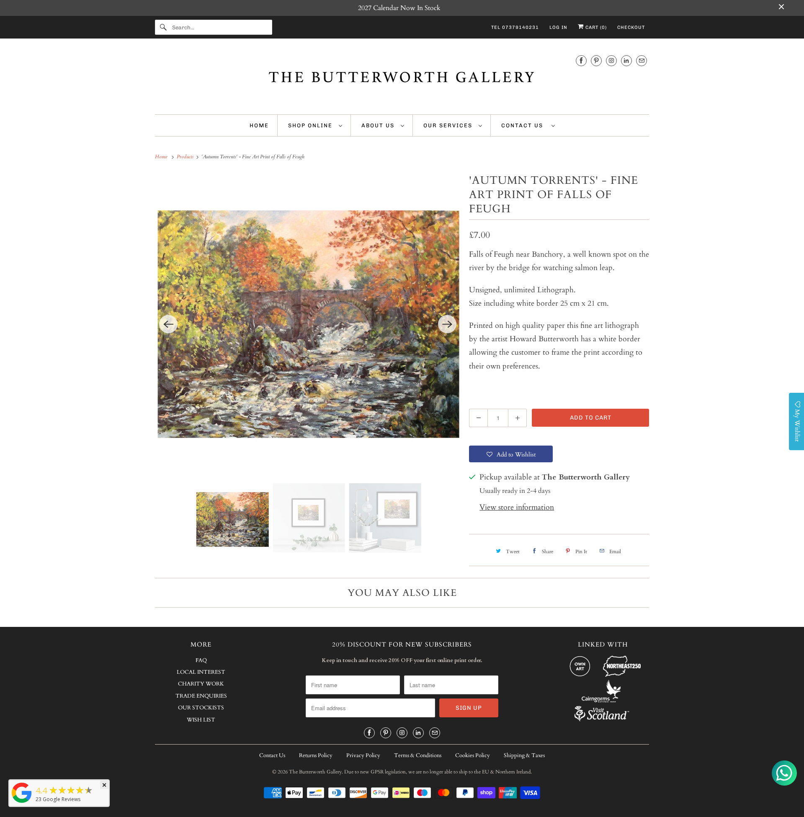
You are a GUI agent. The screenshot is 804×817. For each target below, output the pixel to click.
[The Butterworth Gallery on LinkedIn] (626, 60)
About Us (379, 125)
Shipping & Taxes (524, 755)
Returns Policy (315, 755)
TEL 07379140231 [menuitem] (515, 27)
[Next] (447, 324)
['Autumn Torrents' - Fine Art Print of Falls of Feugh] (308, 324)
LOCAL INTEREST (201, 672)
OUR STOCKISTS (201, 707)
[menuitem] (315, 125)
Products (186, 156)
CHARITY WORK (201, 684)
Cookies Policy (472, 755)
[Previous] (168, 324)
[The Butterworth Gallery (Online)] (22, 802)
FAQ (201, 660)
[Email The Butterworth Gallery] (641, 60)
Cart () (595, 27)
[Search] (163, 27)
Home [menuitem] (259, 125)
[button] (511, 454)
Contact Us (524, 125)
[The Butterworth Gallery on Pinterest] (596, 60)
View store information (516, 507)
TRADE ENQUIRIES (201, 696)
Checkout (631, 27)
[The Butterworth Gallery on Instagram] (611, 60)
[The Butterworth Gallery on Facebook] (581, 60)
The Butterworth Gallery (315, 771)
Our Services (448, 125)
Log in (558, 27)
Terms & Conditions (417, 755)
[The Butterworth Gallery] (402, 78)
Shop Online (311, 125)
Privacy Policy (363, 755)
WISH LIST (201, 720)
